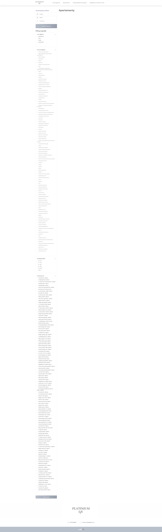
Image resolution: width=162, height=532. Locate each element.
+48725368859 (73, 522)
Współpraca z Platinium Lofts (97, 2)
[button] (46, 34)
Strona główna (56, 2)
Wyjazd (41, 17)
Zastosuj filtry (46, 497)
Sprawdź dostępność (46, 26)
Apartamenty (66, 2)
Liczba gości (42, 21)
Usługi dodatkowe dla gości (80, 2)
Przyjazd (41, 14)
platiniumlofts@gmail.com (88, 522)
